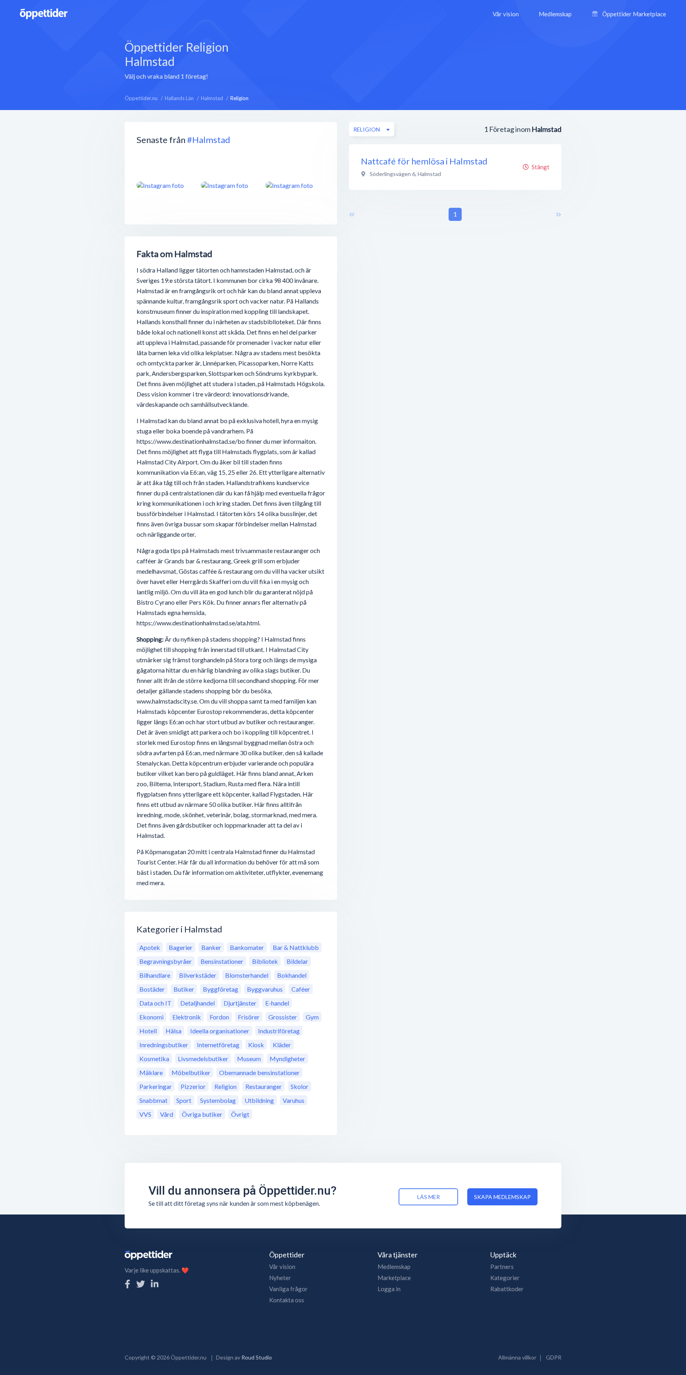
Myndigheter (287, 1058)
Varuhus (293, 1100)
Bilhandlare (154, 975)
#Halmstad (208, 139)
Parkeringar (155, 1086)
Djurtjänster (240, 1003)
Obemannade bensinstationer (259, 1072)
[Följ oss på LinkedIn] (154, 1283)
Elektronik (186, 1017)
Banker (211, 947)
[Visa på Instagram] (164, 185)
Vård (166, 1114)
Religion (225, 1086)
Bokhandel (291, 975)
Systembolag (218, 1100)
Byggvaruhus (265, 989)
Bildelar (297, 961)
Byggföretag (220, 989)
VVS (145, 1114)
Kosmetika (154, 1058)
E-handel (277, 1003)
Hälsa (173, 1031)
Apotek (149, 947)
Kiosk (256, 1044)
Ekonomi (151, 1017)
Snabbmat (153, 1100)
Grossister (282, 1017)
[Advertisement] (403, 59)
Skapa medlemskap (502, 1196)
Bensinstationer (221, 961)
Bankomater (247, 947)
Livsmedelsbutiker (203, 1058)
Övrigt (240, 1114)
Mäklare (151, 1072)
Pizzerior (193, 1086)
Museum (249, 1058)
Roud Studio (256, 1357)
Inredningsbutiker (163, 1044)
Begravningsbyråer (165, 961)
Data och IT (155, 1003)
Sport (183, 1100)
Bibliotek (265, 961)
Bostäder (152, 989)
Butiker (183, 989)
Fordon (219, 1017)
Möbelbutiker (191, 1072)
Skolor (299, 1086)
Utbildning (259, 1100)
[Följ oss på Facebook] (127, 1283)
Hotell (148, 1031)
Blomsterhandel (246, 975)
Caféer (300, 989)
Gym (312, 1017)
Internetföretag (218, 1044)
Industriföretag (279, 1031)
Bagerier (181, 947)
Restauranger (263, 1086)
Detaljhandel (197, 1003)
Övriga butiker (202, 1114)
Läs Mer (428, 1196)
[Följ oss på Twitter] (140, 1283)
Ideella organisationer (219, 1031)
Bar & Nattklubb (296, 947)
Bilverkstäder (197, 975)
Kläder (282, 1044)
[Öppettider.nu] (43, 13)
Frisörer (249, 1017)
